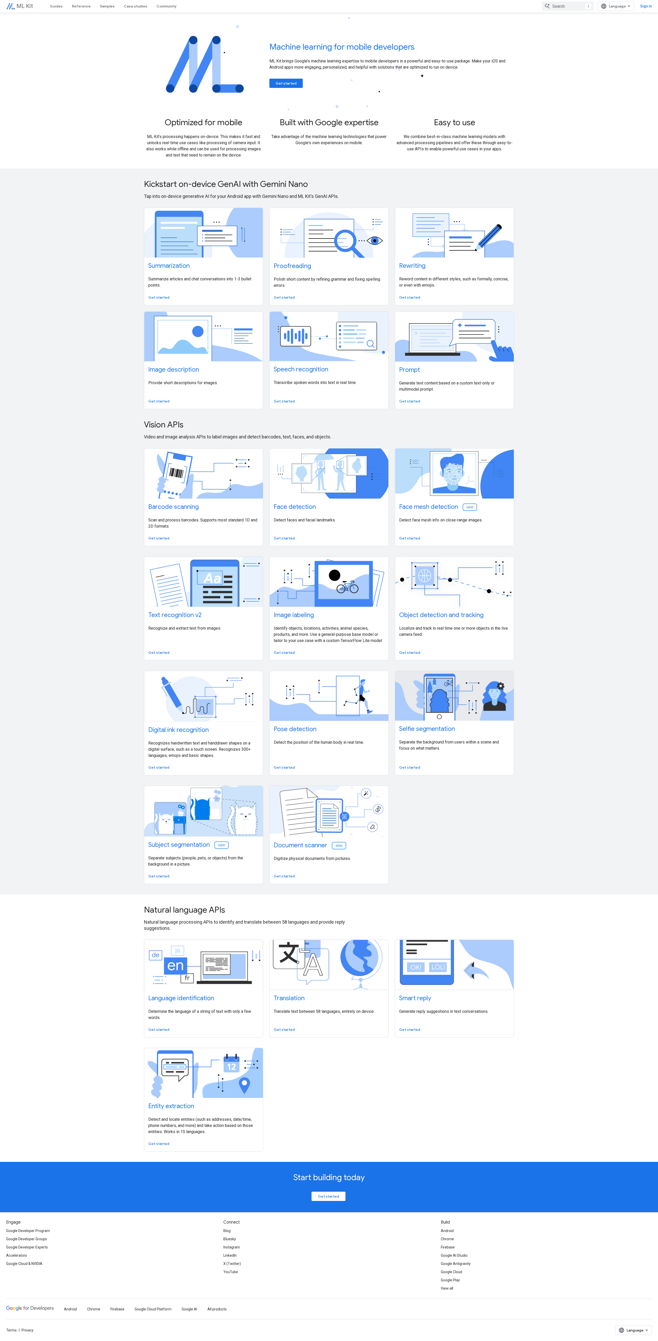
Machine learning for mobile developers (342, 47)
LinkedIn (230, 1255)
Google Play (450, 1280)
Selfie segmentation (427, 729)
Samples (107, 6)
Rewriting (412, 266)
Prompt (409, 370)
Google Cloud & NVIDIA (24, 1264)
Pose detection (295, 729)
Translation (289, 998)
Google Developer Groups (26, 1239)
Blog (227, 1231)
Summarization (169, 266)
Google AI (189, 1309)
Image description (173, 369)
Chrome (447, 1239)
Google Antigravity (456, 1264)
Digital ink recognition (178, 730)
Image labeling (294, 615)
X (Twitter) (232, 1264)
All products (217, 1309)
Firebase (448, 1247)
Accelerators (16, 1255)
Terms (11, 1330)
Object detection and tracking (441, 615)
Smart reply (415, 998)
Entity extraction (171, 1106)
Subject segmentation (187, 845)
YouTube (230, 1272)
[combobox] (567, 6)
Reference (81, 6)
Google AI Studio (454, 1255)
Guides (56, 6)
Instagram (231, 1247)
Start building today (329, 1177)
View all (447, 1288)
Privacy (27, 1330)
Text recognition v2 (175, 615)
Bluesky (229, 1239)
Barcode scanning (173, 507)
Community (167, 6)
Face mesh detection (436, 507)
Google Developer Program (28, 1231)
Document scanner (308, 845)
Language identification (181, 998)
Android (447, 1231)
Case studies (135, 6)
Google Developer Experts (27, 1247)
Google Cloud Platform (153, 1309)
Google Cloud (451, 1272)
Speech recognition (301, 369)
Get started (286, 83)
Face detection (295, 507)
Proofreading (292, 266)
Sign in (646, 6)
